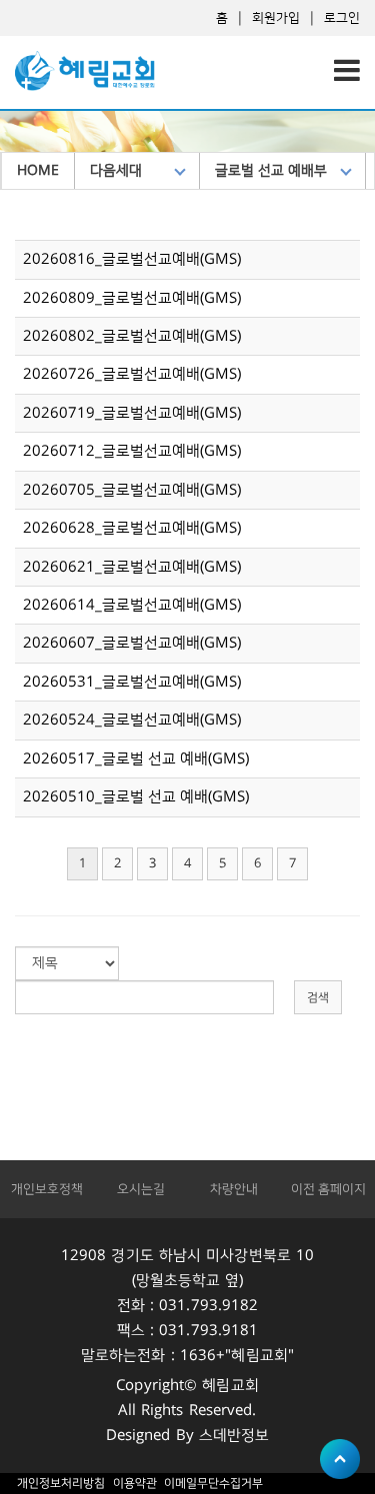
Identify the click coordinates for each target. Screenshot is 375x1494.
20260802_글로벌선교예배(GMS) (132, 336)
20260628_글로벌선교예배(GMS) (132, 528)
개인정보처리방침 (61, 1483)
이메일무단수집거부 (213, 1483)
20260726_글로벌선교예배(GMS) (132, 374)
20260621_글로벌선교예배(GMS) (132, 567)
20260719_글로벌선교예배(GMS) (132, 413)
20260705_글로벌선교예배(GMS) (132, 490)
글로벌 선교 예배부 (271, 171)
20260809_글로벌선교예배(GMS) (132, 298)
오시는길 (141, 1189)
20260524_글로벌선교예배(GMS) (132, 720)
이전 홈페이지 (328, 1189)
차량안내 (234, 1189)
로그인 (342, 18)
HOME (38, 171)
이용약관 (134, 1483)
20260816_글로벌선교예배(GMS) (132, 259)
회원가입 (276, 18)
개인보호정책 (47, 1189)
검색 (318, 997)
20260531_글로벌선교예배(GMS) (132, 682)
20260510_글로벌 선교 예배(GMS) (136, 796)
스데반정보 (234, 1435)
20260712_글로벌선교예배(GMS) (132, 451)
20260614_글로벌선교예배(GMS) (132, 605)
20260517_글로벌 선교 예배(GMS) (136, 758)
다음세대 (116, 171)
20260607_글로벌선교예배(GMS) (132, 643)
